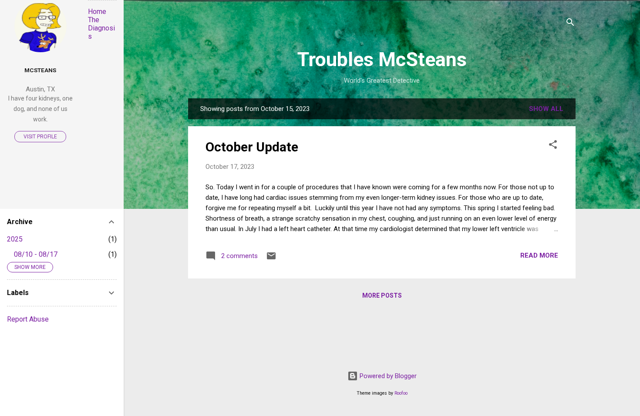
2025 (15, 239)
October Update (251, 146)
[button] (553, 146)
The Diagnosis (101, 28)
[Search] (570, 23)
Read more (539, 255)
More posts (382, 295)
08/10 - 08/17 (35, 254)
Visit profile (40, 137)
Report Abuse (28, 319)
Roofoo (401, 393)
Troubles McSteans (382, 59)
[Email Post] (271, 259)
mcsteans (40, 70)
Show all (546, 109)
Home (97, 11)
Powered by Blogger (387, 376)
